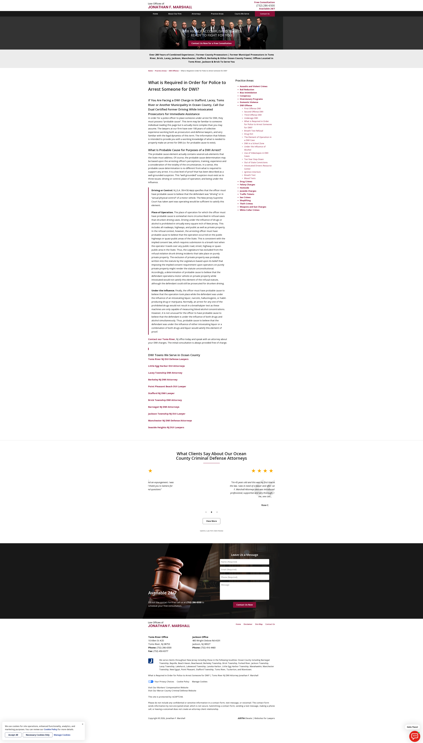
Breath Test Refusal (253, 130)
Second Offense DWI (253, 111)
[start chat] (414, 736)
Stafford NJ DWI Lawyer (161, 393)
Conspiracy (245, 95)
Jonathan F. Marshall (175, 718)
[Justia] (150, 661)
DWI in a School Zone (254, 143)
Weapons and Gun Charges (253, 206)
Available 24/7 (267, 8)
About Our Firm (174, 14)
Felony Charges (247, 184)
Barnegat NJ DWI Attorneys (163, 406)
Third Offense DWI (253, 115)
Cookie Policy (183, 681)
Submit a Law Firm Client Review (211, 531)
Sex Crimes (245, 197)
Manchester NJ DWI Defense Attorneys (170, 420)
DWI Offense (174, 71)
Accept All (13, 735)
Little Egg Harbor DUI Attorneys (166, 365)
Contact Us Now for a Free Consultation (211, 43)
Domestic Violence (249, 102)
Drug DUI (248, 134)
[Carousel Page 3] (217, 512)
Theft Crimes (246, 203)
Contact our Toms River (161, 339)
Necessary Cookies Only (37, 735)
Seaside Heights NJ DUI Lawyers (166, 427)
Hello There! (412, 727)
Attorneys (196, 14)
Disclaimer (248, 624)
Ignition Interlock (252, 172)
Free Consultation (264, 2)
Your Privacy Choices (164, 681)
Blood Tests (250, 178)
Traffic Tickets (247, 194)
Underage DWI (251, 118)
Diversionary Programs (251, 99)
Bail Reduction (247, 89)
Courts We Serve (242, 14)
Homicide (244, 187)
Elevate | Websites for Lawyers (256, 718)
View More (211, 521)
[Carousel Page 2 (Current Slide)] (211, 512)
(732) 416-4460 (208, 647)
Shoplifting (245, 200)
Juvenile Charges (248, 191)
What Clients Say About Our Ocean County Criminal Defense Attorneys (211, 456)
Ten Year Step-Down (254, 159)
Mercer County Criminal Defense (172, 690)
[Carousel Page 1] (206, 512)
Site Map (259, 624)
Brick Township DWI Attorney (165, 400)
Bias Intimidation (248, 92)
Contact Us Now (244, 604)
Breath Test (250, 175)
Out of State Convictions (256, 162)
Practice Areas (217, 14)
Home (155, 14)
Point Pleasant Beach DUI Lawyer (167, 386)
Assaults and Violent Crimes (253, 86)
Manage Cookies (199, 681)
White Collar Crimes (249, 210)
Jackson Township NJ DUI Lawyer (166, 413)
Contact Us (265, 14)
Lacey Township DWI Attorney (165, 372)
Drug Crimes (246, 181)
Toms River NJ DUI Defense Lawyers (168, 359)
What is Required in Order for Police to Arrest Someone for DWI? (258, 124)
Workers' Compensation (168, 687)
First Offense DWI (252, 108)
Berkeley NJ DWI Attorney (162, 379)
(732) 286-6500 (265, 5)
